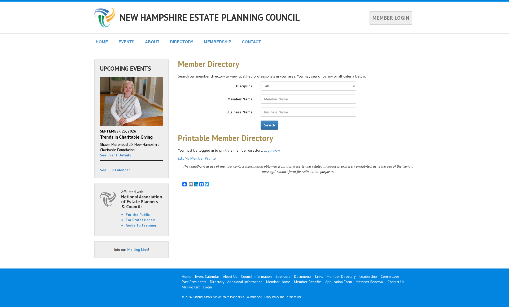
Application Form (338, 281)
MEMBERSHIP (217, 42)
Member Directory (341, 276)
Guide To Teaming (141, 225)
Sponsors (282, 276)
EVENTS (126, 42)
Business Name (239, 112)
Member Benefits (308, 281)
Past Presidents (194, 281)
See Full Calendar (115, 170)
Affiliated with (141, 199)
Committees (390, 276)
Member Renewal (370, 281)
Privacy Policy (271, 297)
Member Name (240, 99)
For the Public (138, 214)
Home (186, 276)
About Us (230, 276)
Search (269, 125)
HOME (102, 42)
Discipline (244, 86)
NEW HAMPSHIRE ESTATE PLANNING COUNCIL (210, 17)
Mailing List (137, 249)
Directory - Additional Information (236, 281)
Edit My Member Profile (197, 158)
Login (207, 287)
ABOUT (152, 42)
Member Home (278, 281)
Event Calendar (207, 276)
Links (319, 276)
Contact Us (396, 281)
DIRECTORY (181, 42)
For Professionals (141, 220)
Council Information (256, 276)
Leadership (368, 276)
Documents (302, 276)
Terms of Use (293, 297)
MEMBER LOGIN (390, 18)
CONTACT (251, 42)
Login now (272, 150)
